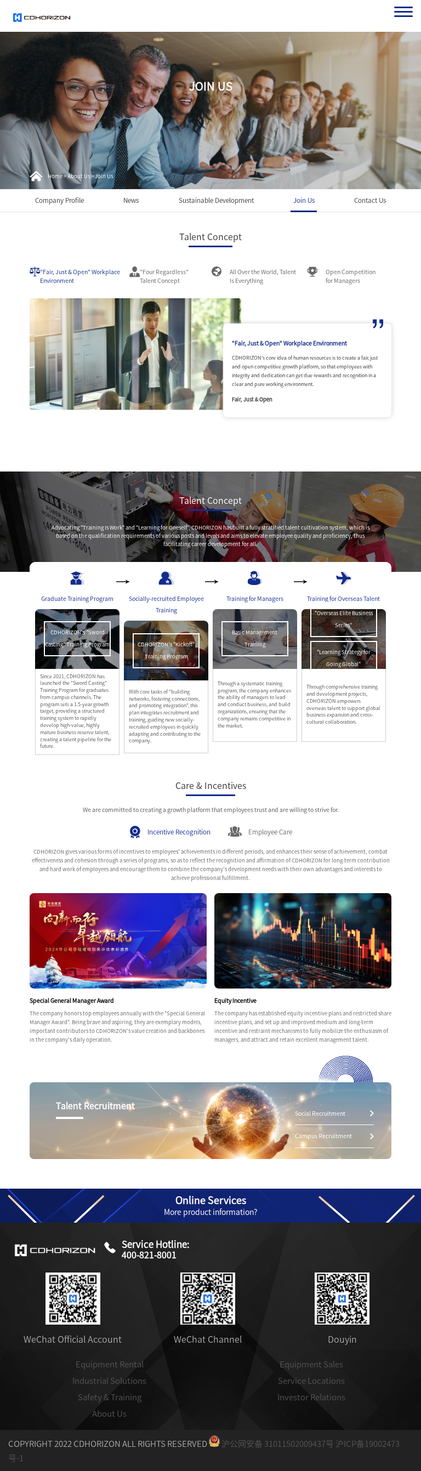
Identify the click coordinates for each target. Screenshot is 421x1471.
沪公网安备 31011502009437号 (277, 1444)
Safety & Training (109, 1397)
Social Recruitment (320, 1113)
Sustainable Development (216, 200)
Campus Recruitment (323, 1136)
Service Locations (311, 1381)
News (131, 200)
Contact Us (370, 200)
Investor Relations (311, 1397)
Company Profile (59, 200)
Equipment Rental (110, 1364)
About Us (109, 1414)
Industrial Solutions (109, 1381)
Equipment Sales (311, 1364)
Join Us (304, 200)
